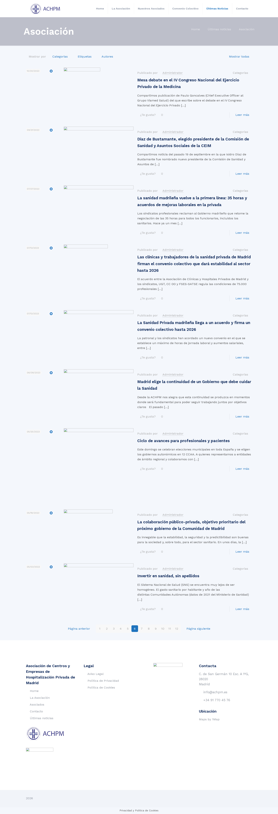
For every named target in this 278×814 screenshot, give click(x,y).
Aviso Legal (95, 674)
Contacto (36, 711)
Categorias (60, 56)
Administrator (172, 73)
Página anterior (79, 628)
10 (162, 628)
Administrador (172, 132)
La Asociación (40, 697)
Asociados (37, 704)
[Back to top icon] (248, 798)
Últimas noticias (219, 29)
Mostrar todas (239, 56)
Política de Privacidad (103, 680)
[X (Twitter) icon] (239, 798)
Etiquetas (85, 56)
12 (176, 628)
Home (195, 29)
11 (169, 628)
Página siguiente (198, 628)
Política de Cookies (101, 687)
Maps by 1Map (209, 719)
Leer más (242, 115)
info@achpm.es (215, 692)
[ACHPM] (47, 8)
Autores (107, 56)
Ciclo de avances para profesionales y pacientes (183, 441)
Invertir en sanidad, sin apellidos (168, 576)
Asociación (246, 29)
